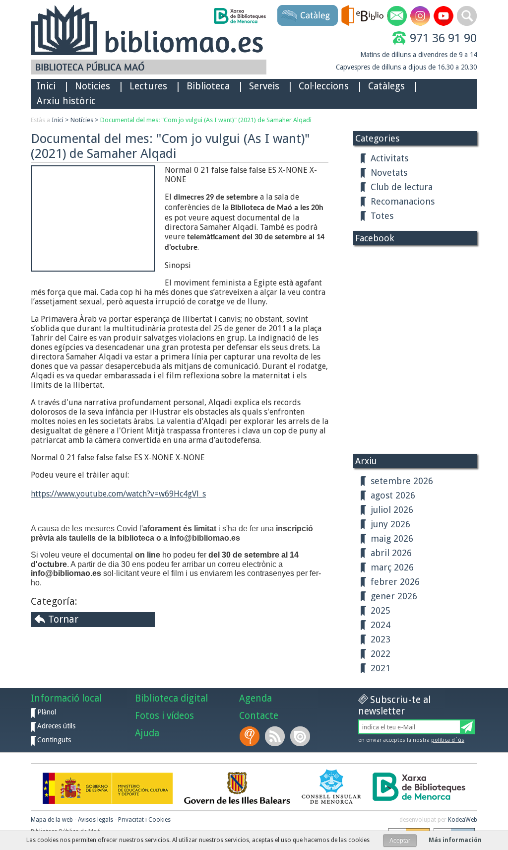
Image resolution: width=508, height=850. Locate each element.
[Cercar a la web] (467, 16)
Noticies (92, 86)
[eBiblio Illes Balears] (362, 15)
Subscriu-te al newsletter (394, 705)
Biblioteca (208, 86)
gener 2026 (394, 596)
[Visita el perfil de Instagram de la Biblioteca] (420, 16)
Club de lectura (402, 187)
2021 (380, 668)
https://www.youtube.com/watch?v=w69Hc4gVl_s (118, 493)
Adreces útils (56, 726)
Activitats (389, 158)
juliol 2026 (392, 509)
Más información (455, 840)
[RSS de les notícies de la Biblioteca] (276, 736)
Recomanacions (403, 201)
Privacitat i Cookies (144, 819)
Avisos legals (95, 819)
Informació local (66, 698)
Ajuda (147, 733)
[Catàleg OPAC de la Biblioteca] (307, 15)
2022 (380, 653)
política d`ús (447, 740)
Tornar (63, 619)
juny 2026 (390, 524)
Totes (382, 216)
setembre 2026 (402, 481)
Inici (46, 86)
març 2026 (392, 567)
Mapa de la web (52, 819)
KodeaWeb (462, 819)
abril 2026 (391, 553)
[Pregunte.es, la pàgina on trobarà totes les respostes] (250, 736)
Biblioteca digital (171, 698)
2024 (380, 625)
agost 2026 (393, 495)
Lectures (148, 86)
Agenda (255, 698)
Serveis (264, 86)
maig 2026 (392, 538)
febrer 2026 (395, 581)
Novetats (389, 172)
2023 (380, 639)
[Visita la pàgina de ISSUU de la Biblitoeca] (301, 736)
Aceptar (399, 840)
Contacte (258, 715)
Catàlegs (386, 86)
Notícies (81, 120)
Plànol (46, 712)
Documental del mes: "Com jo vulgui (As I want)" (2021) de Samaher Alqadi (206, 120)
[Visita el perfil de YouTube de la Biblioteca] (443, 16)
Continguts (54, 740)
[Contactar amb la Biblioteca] (397, 16)
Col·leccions (324, 86)
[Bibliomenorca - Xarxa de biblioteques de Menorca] (239, 16)
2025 (380, 610)
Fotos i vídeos (164, 715)
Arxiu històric (66, 101)
